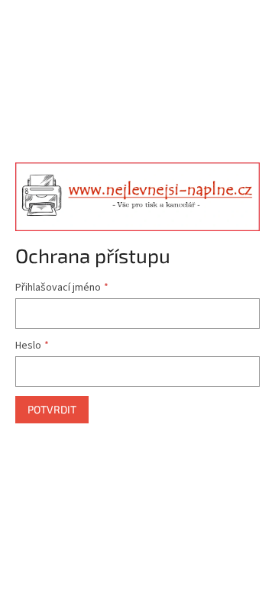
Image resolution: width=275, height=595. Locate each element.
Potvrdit (52, 409)
